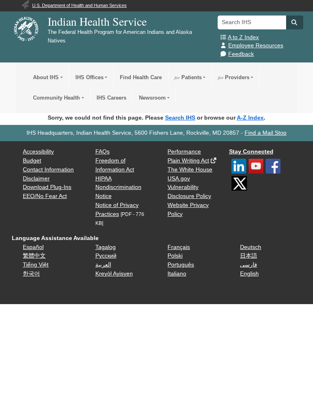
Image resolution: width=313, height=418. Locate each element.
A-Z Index (250, 117)
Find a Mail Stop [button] (266, 133)
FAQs (102, 152)
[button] (295, 22)
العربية (103, 265)
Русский (106, 256)
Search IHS (180, 117)
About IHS (46, 77)
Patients (188, 77)
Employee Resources (255, 45)
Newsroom (152, 98)
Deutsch (250, 247)
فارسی (248, 265)
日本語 (248, 256)
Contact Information (48, 170)
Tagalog (105, 247)
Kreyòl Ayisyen (114, 274)
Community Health (56, 98)
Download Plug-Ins (47, 187)
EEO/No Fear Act (45, 196)
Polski (175, 256)
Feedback (241, 54)
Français (179, 247)
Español (33, 247)
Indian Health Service (97, 21)
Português (181, 265)
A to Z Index (243, 37)
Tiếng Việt (35, 265)
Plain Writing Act (188, 161)
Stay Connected (251, 152)
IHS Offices (89, 77)
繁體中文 (34, 256)
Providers (233, 77)
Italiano (177, 274)
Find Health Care (141, 77)
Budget (32, 161)
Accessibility (38, 152)
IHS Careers (111, 98)
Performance (184, 152)
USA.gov (179, 179)
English (249, 274)
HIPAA (103, 179)
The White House (190, 170)
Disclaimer (36, 179)
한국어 (31, 274)
